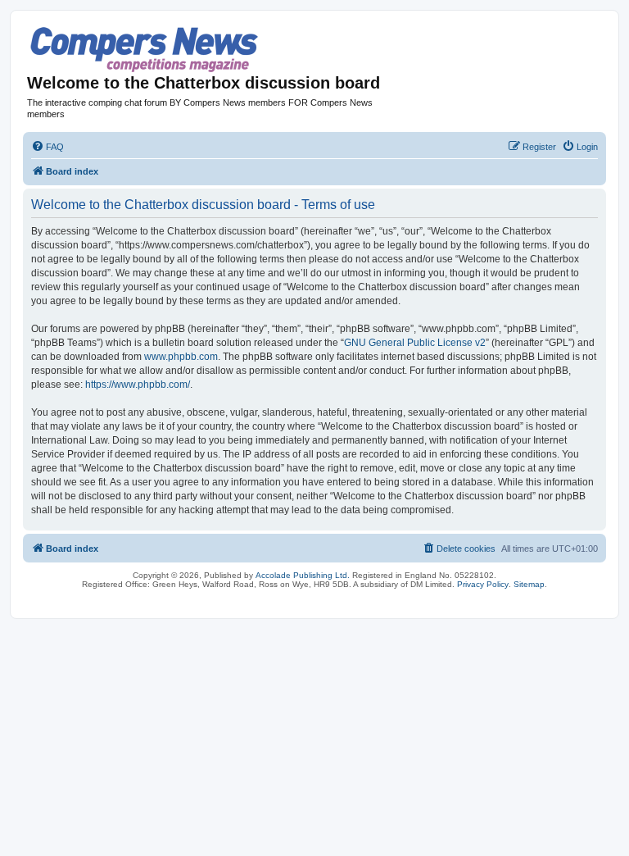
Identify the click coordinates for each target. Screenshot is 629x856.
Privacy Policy (483, 584)
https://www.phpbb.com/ (137, 384)
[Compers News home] (144, 49)
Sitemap (529, 584)
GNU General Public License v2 (415, 342)
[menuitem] (47, 147)
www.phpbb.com (181, 356)
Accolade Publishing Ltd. (303, 575)
